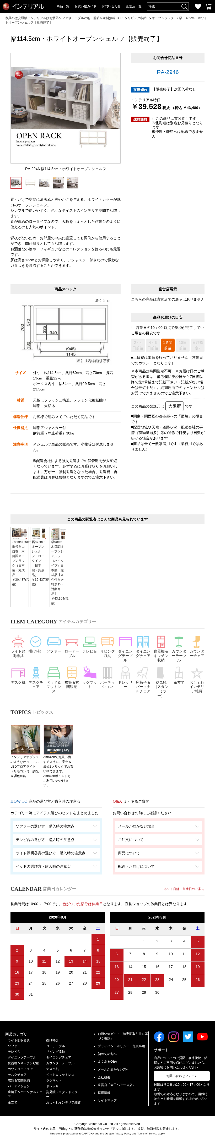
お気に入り (198, 6)
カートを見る (208, 6)
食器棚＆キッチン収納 (161, 655)
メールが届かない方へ (113, 1069)
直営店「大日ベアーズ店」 (117, 1085)
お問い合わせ (111, 6)
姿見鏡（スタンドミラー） (161, 689)
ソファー (53, 651)
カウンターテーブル (179, 655)
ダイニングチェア (143, 653)
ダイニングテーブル (125, 655)
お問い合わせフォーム (182, 1076)
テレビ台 (89, 651)
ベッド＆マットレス (53, 686)
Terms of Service (147, 1133)
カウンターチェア (197, 653)
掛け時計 (36, 651)
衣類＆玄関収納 (71, 684)
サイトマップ (107, 1100)
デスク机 (18, 682)
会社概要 (104, 1077)
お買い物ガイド (85, 6)
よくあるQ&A (107, 1061)
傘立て (179, 682)
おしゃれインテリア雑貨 (197, 686)
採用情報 (104, 1093)
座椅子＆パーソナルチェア (143, 686)
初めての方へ (107, 1054)
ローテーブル (71, 653)
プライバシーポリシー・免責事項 (121, 1046)
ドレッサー (125, 684)
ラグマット (89, 684)
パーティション (107, 684)
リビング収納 (107, 653)
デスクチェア (36, 684)
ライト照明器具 (18, 653)
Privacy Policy (123, 1133)
